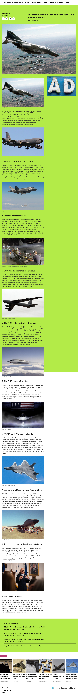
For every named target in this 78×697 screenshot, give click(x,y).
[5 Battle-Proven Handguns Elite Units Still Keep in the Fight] (6, 666)
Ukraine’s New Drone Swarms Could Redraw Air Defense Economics (71, 676)
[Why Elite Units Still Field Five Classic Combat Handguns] (45, 666)
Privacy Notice (6, 690)
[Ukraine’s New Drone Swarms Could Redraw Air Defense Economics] (72, 666)
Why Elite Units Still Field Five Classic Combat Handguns (23, 646)
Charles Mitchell (33, 20)
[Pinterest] (10, 18)
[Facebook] (3, 18)
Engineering (31, 11)
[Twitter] (6, 18)
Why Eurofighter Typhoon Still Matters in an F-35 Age (58, 676)
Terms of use (6, 688)
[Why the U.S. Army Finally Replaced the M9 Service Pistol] (19, 666)
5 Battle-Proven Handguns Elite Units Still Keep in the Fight (24, 627)
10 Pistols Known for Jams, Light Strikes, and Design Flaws (24, 639)
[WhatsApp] (13, 18)
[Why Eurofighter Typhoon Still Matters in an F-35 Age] (58, 666)
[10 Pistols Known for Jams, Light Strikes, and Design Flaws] (32, 666)
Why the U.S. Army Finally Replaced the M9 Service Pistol (23, 633)
